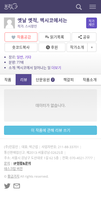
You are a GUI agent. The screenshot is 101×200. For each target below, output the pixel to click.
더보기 (56, 67)
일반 (20, 57)
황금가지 (13, 176)
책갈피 (68, 79)
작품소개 (90, 79)
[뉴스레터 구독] (16, 186)
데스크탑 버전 (13, 168)
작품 (7, 79)
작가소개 (77, 47)
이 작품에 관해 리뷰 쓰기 (50, 130)
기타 (28, 57)
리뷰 (23, 79)
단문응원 (45, 79)
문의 (7, 163)
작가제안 (92, 23)
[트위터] (7, 186)
